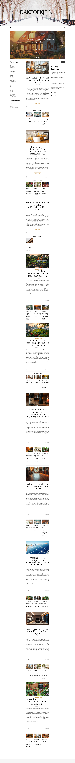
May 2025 (11, 76)
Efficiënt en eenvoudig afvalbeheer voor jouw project (28, 315)
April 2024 (12, 91)
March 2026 (12, 66)
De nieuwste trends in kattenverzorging (38, 119)
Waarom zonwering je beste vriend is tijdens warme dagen (45, 315)
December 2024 (13, 81)
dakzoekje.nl (37, 12)
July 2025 (11, 75)
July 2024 (11, 87)
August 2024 (12, 86)
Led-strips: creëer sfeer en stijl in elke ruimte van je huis (37, 631)
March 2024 (12, 92)
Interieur (11, 106)
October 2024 (12, 84)
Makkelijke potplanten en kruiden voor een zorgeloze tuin (29, 191)
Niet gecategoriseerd (37, 36)
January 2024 (12, 95)
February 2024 (12, 94)
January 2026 (12, 68)
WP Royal (16, 761)
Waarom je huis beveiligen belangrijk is (29, 119)
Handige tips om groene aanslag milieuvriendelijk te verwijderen (37, 206)
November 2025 (13, 71)
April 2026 (12, 65)
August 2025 (12, 73)
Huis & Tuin (12, 105)
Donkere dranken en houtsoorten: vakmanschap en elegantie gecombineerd (37, 413)
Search (63, 62)
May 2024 (11, 90)
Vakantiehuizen (12, 108)
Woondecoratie (12, 110)
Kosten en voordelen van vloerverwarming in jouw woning (37, 486)
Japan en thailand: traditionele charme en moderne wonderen (37, 273)
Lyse (28, 106)
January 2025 (12, 80)
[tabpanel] (37, 45)
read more (37, 49)
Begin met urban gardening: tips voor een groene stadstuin (37, 342)
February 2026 (12, 67)
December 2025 (13, 70)
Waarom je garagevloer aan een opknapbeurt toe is (45, 191)
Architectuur (12, 103)
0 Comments (47, 107)
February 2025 (12, 79)
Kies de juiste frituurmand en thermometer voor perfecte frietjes (45, 121)
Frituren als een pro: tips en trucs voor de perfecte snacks (37, 80)
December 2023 (13, 96)
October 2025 (12, 72)
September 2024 (13, 85)
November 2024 (13, 82)
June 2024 (11, 89)
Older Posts (29, 753)
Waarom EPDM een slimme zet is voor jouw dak (37, 313)
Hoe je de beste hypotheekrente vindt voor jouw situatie (37, 40)
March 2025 (12, 77)
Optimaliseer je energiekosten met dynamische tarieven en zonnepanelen (37, 561)
